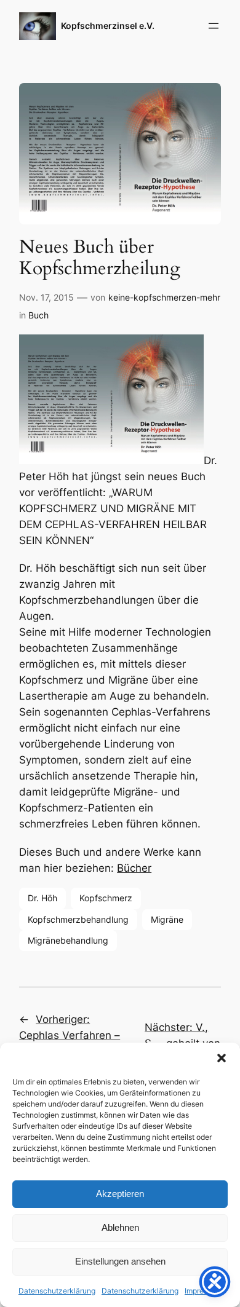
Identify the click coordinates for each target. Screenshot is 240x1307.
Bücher (134, 868)
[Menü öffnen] (213, 25)
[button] (221, 1058)
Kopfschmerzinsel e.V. (107, 25)
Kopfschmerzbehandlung (78, 919)
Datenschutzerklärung (56, 1290)
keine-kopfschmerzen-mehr (164, 297)
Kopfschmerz (105, 898)
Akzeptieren (120, 1193)
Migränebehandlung (68, 940)
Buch (38, 315)
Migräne (167, 919)
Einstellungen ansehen (120, 1261)
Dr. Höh (42, 898)
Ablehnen (120, 1227)
